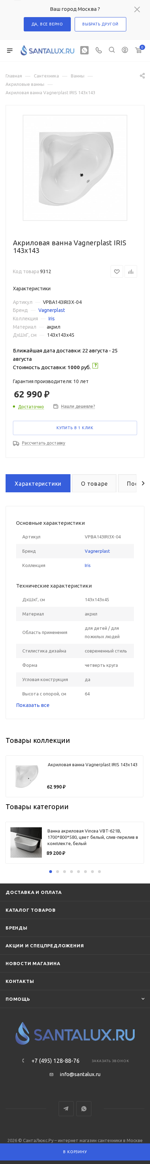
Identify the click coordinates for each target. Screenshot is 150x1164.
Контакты (20, 981)
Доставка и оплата (34, 892)
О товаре (94, 483)
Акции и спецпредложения (45, 945)
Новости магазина (33, 963)
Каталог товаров (31, 910)
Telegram (66, 1108)
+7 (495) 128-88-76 (55, 1061)
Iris (51, 318)
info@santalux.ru (80, 1074)
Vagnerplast (51, 310)
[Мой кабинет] (125, 51)
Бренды (17, 927)
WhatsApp (83, 1108)
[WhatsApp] (84, 51)
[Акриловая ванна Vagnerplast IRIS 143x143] (75, 168)
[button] (50, 871)
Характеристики (38, 483)
